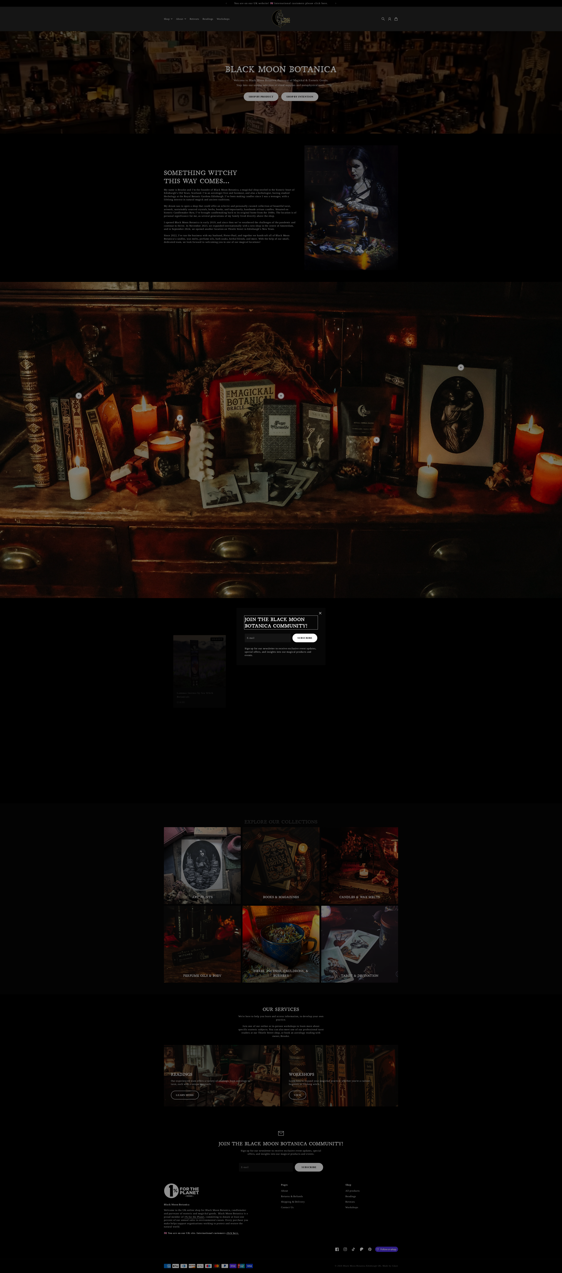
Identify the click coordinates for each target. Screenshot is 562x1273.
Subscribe (304, 638)
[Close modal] (320, 613)
